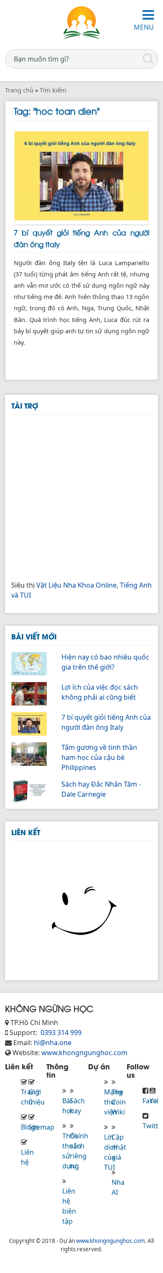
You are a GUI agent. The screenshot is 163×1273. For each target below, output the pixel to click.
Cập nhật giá (119, 1147)
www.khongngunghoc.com (84, 1052)
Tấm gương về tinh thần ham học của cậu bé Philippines (99, 757)
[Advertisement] (81, 496)
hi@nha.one (52, 1042)
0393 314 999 (60, 1032)
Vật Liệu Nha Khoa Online (76, 585)
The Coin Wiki (119, 1102)
